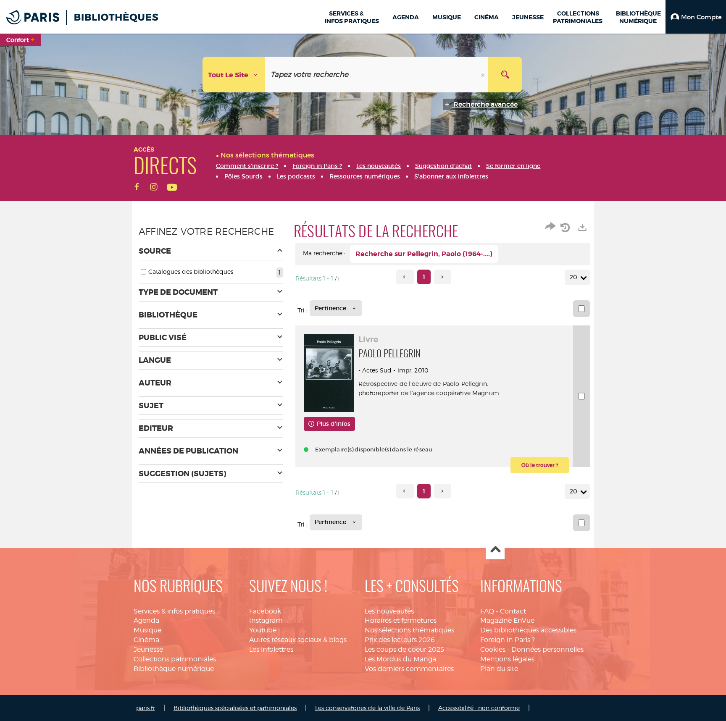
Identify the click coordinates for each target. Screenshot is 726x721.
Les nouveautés (389, 611)
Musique (147, 630)
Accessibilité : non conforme (479, 707)
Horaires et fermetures (401, 620)
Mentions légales (507, 659)
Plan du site (499, 669)
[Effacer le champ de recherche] (484, 74)
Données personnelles (547, 649)
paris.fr (145, 707)
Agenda (146, 620)
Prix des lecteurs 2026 (400, 640)
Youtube (262, 630)
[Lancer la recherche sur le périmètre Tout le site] (505, 74)
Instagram (266, 620)
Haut (495, 550)
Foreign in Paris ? (507, 640)
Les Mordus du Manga (400, 659)
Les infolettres (271, 649)
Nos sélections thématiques (409, 630)
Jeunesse (148, 649)
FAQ (487, 611)
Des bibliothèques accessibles (528, 630)
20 (573, 277)
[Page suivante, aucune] (442, 277)
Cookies (492, 649)
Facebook (265, 611)
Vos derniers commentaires (409, 669)
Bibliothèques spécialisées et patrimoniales (235, 707)
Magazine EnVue (507, 620)
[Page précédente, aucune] (404, 277)
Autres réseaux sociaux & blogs (298, 640)
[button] (696, 17)
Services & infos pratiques (174, 611)
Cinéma (146, 640)
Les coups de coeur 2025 (404, 649)
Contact (513, 611)
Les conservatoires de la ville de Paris (367, 707)
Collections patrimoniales (175, 659)
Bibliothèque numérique (174, 669)
